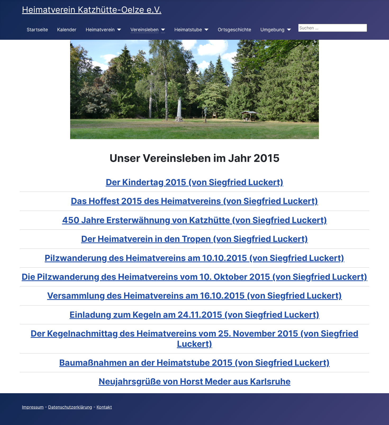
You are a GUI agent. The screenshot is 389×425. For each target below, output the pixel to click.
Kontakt (104, 407)
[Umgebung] (287, 29)
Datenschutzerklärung (70, 407)
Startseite (37, 29)
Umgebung (272, 29)
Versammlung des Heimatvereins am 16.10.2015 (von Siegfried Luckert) (194, 295)
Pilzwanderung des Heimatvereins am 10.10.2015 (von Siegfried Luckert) (194, 258)
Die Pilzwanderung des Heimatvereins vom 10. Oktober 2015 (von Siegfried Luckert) (194, 277)
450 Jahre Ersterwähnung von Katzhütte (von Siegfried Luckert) (194, 220)
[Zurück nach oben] (380, 415)
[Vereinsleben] (162, 29)
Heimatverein (100, 29)
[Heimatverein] (118, 29)
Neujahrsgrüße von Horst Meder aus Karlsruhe (195, 381)
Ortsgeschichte (234, 29)
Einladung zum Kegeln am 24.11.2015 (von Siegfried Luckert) (194, 314)
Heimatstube (188, 29)
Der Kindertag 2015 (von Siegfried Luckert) (194, 182)
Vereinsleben (144, 29)
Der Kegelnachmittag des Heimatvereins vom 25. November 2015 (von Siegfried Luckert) (194, 338)
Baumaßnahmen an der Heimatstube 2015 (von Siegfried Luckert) (194, 362)
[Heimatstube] (205, 29)
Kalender (66, 29)
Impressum (33, 407)
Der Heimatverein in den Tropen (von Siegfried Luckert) (194, 239)
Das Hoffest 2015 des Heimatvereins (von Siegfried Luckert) (194, 201)
